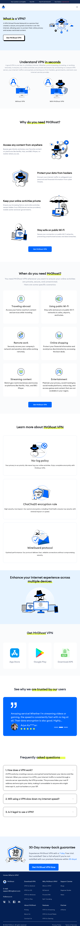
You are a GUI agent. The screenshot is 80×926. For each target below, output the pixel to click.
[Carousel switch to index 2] (61, 727)
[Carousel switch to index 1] (56, 727)
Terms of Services (71, 925)
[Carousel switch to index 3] (66, 727)
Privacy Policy (56, 925)
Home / (6, 875)
